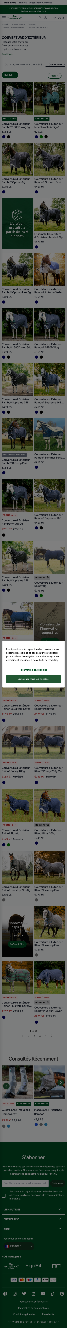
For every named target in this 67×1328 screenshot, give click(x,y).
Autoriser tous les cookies (33, 679)
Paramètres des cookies (33, 669)
